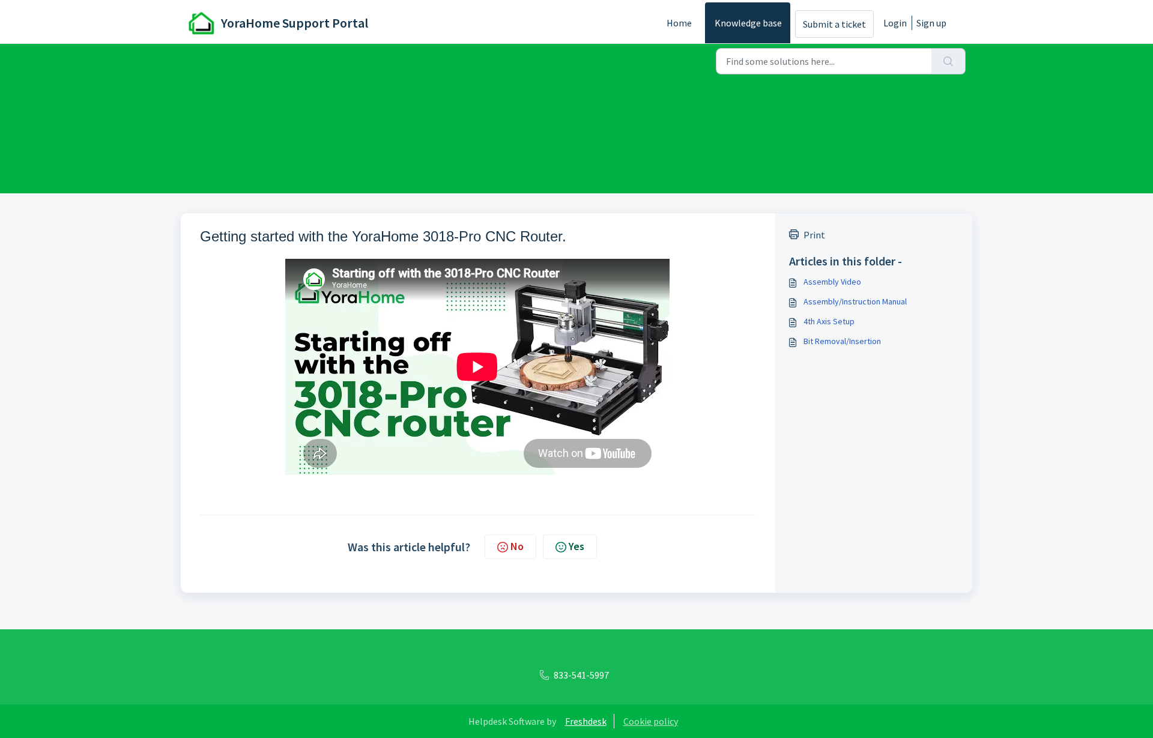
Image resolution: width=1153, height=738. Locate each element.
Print (814, 235)
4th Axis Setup (829, 321)
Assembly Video (832, 281)
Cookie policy (650, 721)
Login (895, 23)
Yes (576, 546)
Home (679, 23)
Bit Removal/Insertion (842, 341)
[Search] (948, 61)
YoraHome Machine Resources (367, 60)
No (517, 546)
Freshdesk (586, 721)
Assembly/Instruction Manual (855, 301)
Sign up (931, 23)
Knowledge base (748, 23)
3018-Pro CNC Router (427, 60)
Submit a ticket (834, 24)
